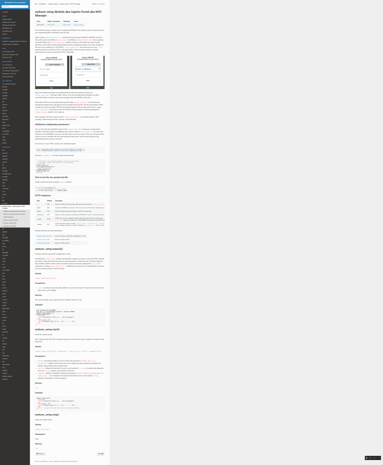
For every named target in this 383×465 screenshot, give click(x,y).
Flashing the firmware (9, 25)
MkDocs (45, 461)
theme (56, 461)
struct (4, 326)
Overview (5, 12)
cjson (3, 182)
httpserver (5, 119)
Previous (41, 454)
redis (3, 137)
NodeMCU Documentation (16, 2)
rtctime (4, 302)
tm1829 (4, 338)
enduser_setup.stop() (9, 226)
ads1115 (5, 153)
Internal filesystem (7, 76)
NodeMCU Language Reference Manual (14, 41)
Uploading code (7, 28)
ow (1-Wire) (6, 270)
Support (4, 34)
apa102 (4, 162)
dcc (3, 197)
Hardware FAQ (6, 57)
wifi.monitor (6, 364)
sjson (3, 311)
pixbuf (4, 282)
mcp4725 (5, 255)
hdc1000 (5, 116)
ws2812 (4, 373)
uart (3, 350)
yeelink (4, 143)
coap (3, 185)
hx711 (4, 246)
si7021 (4, 305)
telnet (4, 140)
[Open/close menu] (1, 206)
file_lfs (4, 107)
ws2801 (4, 370)
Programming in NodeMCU (10, 44)
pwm (3, 285)
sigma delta (5, 308)
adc (3, 150)
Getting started (6, 19)
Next (100, 454)
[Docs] (36, 4)
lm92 (3, 128)
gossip (4, 113)
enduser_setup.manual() (10, 220)
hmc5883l (5, 240)
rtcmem (4, 299)
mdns (4, 258)
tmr (3, 341)
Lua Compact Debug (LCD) (10, 70)
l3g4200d (5, 252)
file (3, 229)
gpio (3, 235)
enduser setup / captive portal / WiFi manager (13, 207)
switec (4, 329)
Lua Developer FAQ (8, 51)
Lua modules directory (9, 84)
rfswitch (4, 291)
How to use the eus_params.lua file (14, 214)
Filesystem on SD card (9, 73)
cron (3, 191)
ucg (3, 353)
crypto (4, 194)
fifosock (4, 104)
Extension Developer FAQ (10, 54)
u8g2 (3, 347)
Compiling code (7, 31)
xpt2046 (4, 379)
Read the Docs (72, 461)
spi (3, 323)
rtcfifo (4, 296)
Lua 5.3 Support (7, 65)
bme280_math (6, 174)
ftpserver (5, 110)
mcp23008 (5, 131)
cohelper (5, 93)
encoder (4, 203)
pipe (3, 279)
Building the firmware (8, 22)
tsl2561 (4, 344)
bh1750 (4, 87)
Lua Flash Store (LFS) (8, 68)
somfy (4, 320)
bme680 (4, 177)
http (3, 243)
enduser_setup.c (79, 25)
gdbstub (4, 232)
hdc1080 (5, 237)
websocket (5, 355)
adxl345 (4, 156)
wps (3, 367)
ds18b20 (5, 96)
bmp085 (4, 180)
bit (3, 165)
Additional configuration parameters (14, 211)
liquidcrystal (6, 125)
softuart (4, 317)
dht (3, 200)
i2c (3, 249)
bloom (4, 168)
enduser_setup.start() (9, 223)
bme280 (4, 90)
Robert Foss (51, 25)
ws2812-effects (7, 376)
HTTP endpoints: (8, 217)
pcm (3, 273)
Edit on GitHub (99, 4)
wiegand (4, 358)
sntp (3, 314)
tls (3, 335)
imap (3, 122)
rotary (4, 294)
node (3, 267)
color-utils (5, 188)
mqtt (3, 261)
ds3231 (4, 98)
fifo (3, 101)
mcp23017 (5, 134)
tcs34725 (5, 332)
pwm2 (4, 288)
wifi (3, 361)
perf (3, 276)
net (3, 264)
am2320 (4, 159)
